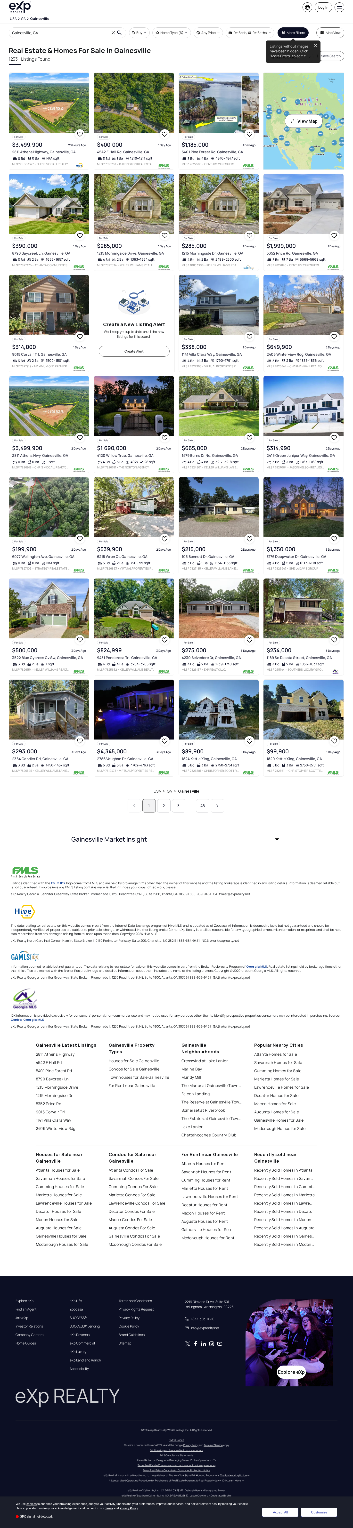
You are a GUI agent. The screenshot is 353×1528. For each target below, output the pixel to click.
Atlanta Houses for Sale (58, 1170)
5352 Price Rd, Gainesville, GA (292, 253)
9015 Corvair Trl (50, 1112)
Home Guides (26, 1343)
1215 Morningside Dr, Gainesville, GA (212, 253)
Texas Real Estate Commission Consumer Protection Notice (176, 1470)
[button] (176, 839)
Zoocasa (76, 1309)
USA (157, 791)
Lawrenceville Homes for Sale (281, 1087)
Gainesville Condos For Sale (134, 1236)
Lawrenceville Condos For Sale (137, 1203)
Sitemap (125, 1343)
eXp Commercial (82, 1343)
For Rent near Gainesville (132, 1085)
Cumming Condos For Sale (133, 1186)
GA (169, 791)
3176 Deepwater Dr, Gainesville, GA (296, 556)
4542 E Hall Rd (49, 1062)
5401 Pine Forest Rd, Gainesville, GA (212, 151)
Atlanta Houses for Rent (203, 1163)
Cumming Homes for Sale (278, 1070)
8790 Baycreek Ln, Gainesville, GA (41, 253)
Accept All (280, 1512)
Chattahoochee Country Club (209, 1135)
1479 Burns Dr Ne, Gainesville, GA (210, 455)
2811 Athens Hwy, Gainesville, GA (40, 455)
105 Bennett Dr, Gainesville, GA (208, 556)
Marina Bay (191, 1069)
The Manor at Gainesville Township (211, 1085)
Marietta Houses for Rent (204, 1188)
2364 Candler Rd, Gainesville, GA (40, 758)
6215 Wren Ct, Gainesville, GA (122, 556)
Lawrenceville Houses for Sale (64, 1203)
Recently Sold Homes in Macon (283, 1219)
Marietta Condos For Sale (132, 1195)
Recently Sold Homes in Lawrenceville (284, 1203)
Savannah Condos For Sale (134, 1178)
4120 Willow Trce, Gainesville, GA (125, 455)
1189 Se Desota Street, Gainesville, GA (299, 657)
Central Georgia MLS (27, 1019)
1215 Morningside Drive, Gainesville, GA (130, 253)
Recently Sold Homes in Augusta (284, 1227)
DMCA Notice (176, 1440)
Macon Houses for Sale (57, 1219)
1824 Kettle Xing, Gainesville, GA (209, 758)
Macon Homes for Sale (275, 1103)
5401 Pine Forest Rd (54, 1070)
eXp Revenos (80, 1334)
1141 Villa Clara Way (53, 1120)
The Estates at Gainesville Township (211, 1118)
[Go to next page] (217, 805)
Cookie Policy (129, 1326)
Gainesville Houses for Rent (207, 1229)
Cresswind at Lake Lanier (204, 1060)
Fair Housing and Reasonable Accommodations (176, 1450)
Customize (319, 1512)
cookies (31, 1504)
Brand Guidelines (132, 1334)
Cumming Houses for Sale (60, 1186)
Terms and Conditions (135, 1301)
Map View (333, 32)
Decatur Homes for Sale (276, 1095)
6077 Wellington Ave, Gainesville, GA (43, 556)
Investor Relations (29, 1326)
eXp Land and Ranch (85, 1360)
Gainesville (189, 791)
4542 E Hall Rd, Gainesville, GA (123, 151)
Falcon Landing (195, 1093)
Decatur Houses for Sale (58, 1211)
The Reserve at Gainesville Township (211, 1102)
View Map (307, 121)
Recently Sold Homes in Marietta (284, 1195)
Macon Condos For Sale (130, 1219)
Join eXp (22, 1317)
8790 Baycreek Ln (52, 1079)
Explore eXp (24, 1301)
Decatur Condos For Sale (132, 1211)
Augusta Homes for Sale (276, 1112)
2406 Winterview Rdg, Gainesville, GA (299, 354)
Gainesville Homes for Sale (279, 1120)
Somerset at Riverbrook (203, 1110)
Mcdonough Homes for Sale (280, 1128)
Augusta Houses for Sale (59, 1227)
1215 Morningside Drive (57, 1087)
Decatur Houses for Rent (204, 1204)
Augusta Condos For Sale (132, 1227)
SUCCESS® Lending (85, 1326)
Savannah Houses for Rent (206, 1171)
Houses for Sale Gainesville (134, 1060)
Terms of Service (213, 1445)
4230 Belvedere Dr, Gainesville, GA (211, 657)
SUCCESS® (78, 1317)
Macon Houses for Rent (203, 1213)
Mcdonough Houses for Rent (208, 1237)
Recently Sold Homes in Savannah (284, 1178)
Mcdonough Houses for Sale (62, 1244)
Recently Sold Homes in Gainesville (284, 1236)
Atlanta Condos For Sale (131, 1170)
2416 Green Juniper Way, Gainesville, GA (301, 455)
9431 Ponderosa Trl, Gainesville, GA (127, 657)
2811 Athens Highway (55, 1054)
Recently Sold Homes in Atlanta (283, 1170)
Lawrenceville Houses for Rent (209, 1196)
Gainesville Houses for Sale (61, 1236)
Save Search (331, 56)
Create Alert (134, 351)
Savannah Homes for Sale (278, 1062)
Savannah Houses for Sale (60, 1178)
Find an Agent (26, 1309)
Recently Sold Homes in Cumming (284, 1186)
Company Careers (29, 1334)
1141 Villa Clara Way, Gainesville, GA (212, 354)
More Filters (296, 32)
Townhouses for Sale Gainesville (139, 1077)
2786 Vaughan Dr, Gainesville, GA (125, 758)
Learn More (234, 1480)
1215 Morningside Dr (54, 1095)
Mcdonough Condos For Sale (135, 1244)
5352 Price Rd (48, 1103)
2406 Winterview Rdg (55, 1128)
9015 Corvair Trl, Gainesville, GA (39, 354)
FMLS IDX (58, 883)
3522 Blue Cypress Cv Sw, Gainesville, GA (47, 657)
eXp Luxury (78, 1351)
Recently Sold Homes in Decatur (284, 1211)
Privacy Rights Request (136, 1309)
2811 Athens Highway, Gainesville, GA (44, 151)
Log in (323, 7)
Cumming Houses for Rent (205, 1180)
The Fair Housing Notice (233, 1475)
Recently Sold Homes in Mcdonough (284, 1244)
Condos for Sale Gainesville (134, 1069)
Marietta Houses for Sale (59, 1195)
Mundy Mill (191, 1077)
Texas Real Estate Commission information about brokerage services (176, 1465)
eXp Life (76, 1301)
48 (202, 805)
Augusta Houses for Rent (204, 1221)
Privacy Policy (129, 1317)
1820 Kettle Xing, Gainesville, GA (294, 758)
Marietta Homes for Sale (276, 1079)
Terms (109, 1508)
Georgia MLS (256, 966)
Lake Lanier (192, 1126)
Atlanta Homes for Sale (275, 1054)
